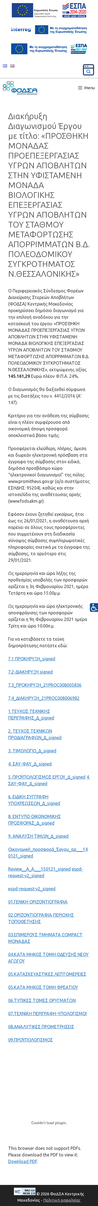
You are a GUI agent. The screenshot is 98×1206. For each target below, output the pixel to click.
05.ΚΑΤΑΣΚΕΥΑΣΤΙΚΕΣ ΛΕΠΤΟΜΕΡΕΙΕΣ (47, 974)
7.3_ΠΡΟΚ (17, 685)
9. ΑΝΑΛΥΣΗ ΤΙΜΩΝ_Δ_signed (38, 836)
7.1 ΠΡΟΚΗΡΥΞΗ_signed (31, 658)
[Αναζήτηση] (88, 70)
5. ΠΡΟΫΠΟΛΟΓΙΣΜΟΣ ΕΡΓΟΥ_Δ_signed (46, 777)
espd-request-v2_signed (32, 888)
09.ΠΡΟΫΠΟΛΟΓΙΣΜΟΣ (30, 1039)
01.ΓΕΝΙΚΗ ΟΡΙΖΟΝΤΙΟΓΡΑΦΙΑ (38, 901)
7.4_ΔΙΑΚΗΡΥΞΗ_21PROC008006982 (43, 698)
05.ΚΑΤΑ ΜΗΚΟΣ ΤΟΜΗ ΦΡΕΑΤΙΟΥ (43, 987)
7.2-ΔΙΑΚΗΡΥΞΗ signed (30, 671)
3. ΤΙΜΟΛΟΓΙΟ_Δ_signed (32, 750)
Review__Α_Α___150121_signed (39, 869)
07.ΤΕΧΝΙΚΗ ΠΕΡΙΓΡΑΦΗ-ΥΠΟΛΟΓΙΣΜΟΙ (47, 1013)
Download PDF (22, 1161)
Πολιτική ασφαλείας (62, 1200)
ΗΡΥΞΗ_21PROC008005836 (54, 685)
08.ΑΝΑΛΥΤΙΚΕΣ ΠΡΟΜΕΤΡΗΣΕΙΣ (41, 1026)
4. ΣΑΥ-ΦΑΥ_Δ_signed (30, 763)
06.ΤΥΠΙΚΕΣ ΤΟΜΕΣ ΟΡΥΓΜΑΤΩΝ (42, 1000)
